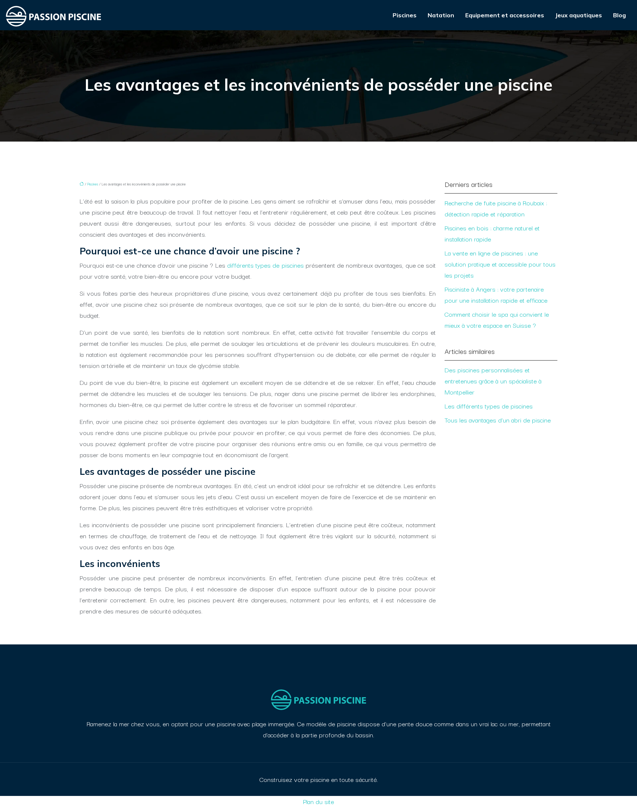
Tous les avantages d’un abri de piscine (498, 420)
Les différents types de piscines (489, 406)
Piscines (405, 15)
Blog (619, 15)
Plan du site (318, 801)
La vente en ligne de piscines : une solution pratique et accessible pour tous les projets (500, 264)
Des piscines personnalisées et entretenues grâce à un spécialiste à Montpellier (493, 381)
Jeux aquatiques (578, 15)
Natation (441, 15)
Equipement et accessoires (504, 15)
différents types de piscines (265, 265)
